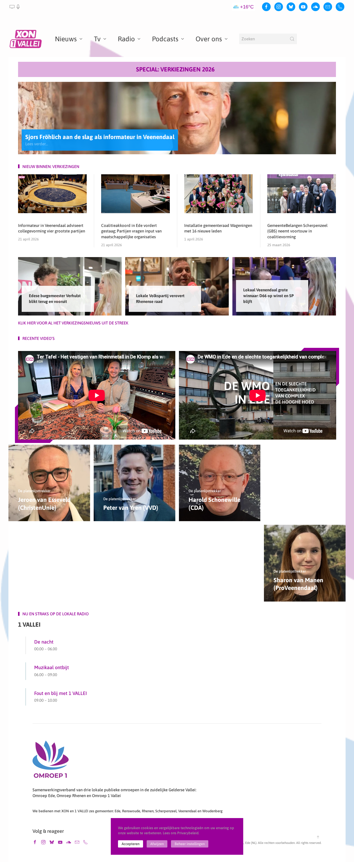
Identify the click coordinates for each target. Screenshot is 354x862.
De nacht (43, 642)
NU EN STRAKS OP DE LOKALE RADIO (55, 613)
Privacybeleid (187, 833)
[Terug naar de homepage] (26, 39)
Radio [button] (126, 39)
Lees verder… (36, 143)
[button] (15, 6)
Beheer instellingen (190, 844)
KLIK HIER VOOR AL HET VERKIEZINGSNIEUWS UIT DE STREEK (73, 323)
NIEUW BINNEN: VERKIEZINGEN (50, 166)
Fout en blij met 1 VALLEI (60, 693)
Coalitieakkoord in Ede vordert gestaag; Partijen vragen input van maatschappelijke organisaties (131, 231)
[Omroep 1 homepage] (51, 761)
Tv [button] (97, 39)
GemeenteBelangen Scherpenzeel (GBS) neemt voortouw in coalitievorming (297, 231)
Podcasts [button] (165, 39)
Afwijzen (157, 844)
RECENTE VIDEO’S (38, 338)
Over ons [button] (209, 39)
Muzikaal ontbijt (51, 667)
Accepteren (130, 844)
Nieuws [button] (66, 39)
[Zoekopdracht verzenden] (292, 39)
